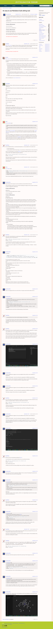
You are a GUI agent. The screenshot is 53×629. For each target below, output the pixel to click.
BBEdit (19, 151)
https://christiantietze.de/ (16, 77)
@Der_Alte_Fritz (8, 45)
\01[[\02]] (11, 155)
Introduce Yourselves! (42, 40)
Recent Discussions (41, 20)
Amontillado (8, 83)
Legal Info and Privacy (15, 623)
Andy (6, 121)
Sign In (4, 619)
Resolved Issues (41, 34)
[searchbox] (44, 5)
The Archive (40, 32)
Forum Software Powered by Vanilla (4, 625)
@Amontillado (8, 123)
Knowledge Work (41, 27)
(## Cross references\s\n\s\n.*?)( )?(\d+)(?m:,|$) (17, 546)
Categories (40, 19)
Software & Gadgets (34, 14)
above (21, 457)
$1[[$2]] (10, 240)
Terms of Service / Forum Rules (7, 624)
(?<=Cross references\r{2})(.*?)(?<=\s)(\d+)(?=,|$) (17, 154)
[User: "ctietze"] (4, 58)
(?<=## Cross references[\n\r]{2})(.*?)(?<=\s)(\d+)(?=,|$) (18, 239)
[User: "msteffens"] (4, 146)
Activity (13, 5)
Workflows (40, 31)
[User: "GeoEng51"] (4, 44)
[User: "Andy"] (4, 122)
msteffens (7, 145)
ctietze (7, 57)
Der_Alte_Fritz (8, 14)
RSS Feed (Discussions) (22, 623)
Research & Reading (41, 25)
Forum (5, 5)
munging (19, 136)
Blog (22, 5)
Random (40, 39)
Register (7, 619)
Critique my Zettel (41, 38)
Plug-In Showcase (41, 33)
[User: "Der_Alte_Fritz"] (4, 15)
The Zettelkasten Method (42, 26)
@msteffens (8, 168)
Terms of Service (4, 627)
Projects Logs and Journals (42, 35)
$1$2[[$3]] (11, 517)
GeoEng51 (7, 43)
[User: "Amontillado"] (4, 84)
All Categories (41, 24)
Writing (40, 28)
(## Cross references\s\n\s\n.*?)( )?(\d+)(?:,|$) (18, 516)
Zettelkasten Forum (27, 2)
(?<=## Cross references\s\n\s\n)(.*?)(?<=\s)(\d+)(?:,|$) (18, 402)
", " (23, 69)
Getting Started (31, 5)
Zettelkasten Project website (8, 623)
